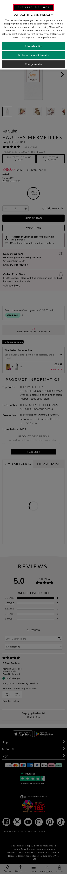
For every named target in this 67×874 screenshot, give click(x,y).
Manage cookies (33, 64)
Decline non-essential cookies (33, 55)
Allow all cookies (33, 46)
